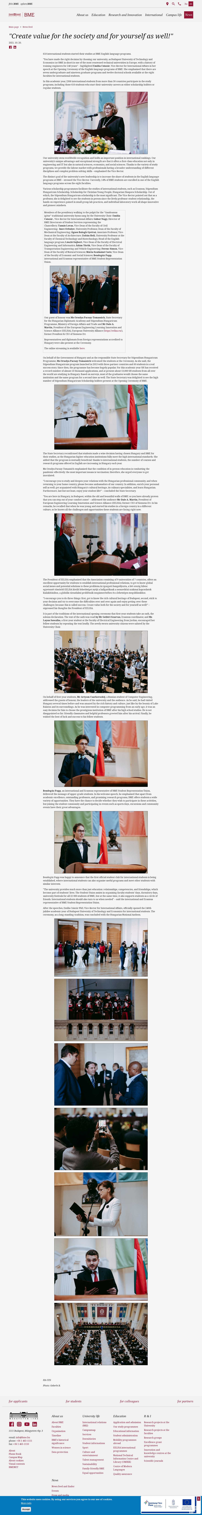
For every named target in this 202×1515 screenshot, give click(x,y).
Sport (85, 1447)
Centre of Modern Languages (122, 1468)
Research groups (153, 1437)
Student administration (125, 1435)
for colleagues (129, 1401)
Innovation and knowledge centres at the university (157, 1453)
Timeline (56, 1435)
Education (119, 1416)
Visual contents (17, 1463)
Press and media (60, 1495)
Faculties (56, 1426)
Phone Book (15, 1453)
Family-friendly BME (93, 1468)
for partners (185, 1401)
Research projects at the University (156, 1424)
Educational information (126, 1431)
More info (26, 1503)
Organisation (58, 1431)
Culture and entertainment (90, 1453)
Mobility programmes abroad (124, 1441)
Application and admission (127, 1422)
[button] (82, 14)
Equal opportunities (92, 1472)
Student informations (93, 1443)
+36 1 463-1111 (24, 1440)
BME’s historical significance (60, 1441)
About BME (57, 1422)
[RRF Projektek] (169, 1505)
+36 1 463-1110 (21, 1444)
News (55, 1480)
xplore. (26, 3)
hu (186, 3)
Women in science (61, 1447)
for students (73, 1401)
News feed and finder (63, 1486)
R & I (147, 1416)
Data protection (60, 1452)
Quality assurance (122, 1474)
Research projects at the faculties (156, 1431)
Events (55, 1490)
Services (86, 1434)
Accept (26, 1509)
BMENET (13, 1467)
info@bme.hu (23, 1437)
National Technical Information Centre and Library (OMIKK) (125, 1458)
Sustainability (89, 1464)
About (12, 1450)
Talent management (93, 1459)
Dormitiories (89, 1438)
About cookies (16, 1460)
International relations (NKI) (94, 1424)
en (191, 3)
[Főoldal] (23, 1415)
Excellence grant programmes (153, 1444)
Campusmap (89, 1429)
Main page (14, 27)
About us (57, 1416)
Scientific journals (153, 1460)
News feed (28, 27)
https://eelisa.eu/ (113, 330)
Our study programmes (125, 1426)
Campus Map (15, 1457)
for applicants (18, 1401)
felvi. (14, 3)
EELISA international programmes (124, 1449)
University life (91, 1416)
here (82, 348)
